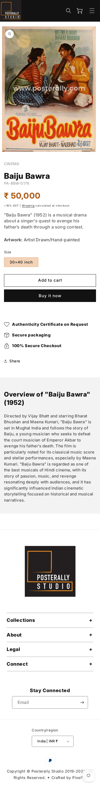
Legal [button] (13, 649)
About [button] (14, 635)
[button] (68, 11)
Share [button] (14, 361)
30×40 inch (21, 262)
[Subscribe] (82, 702)
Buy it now (50, 295)
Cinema (11, 163)
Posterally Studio (47, 771)
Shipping (28, 205)
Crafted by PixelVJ (68, 777)
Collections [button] (21, 620)
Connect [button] (17, 664)
